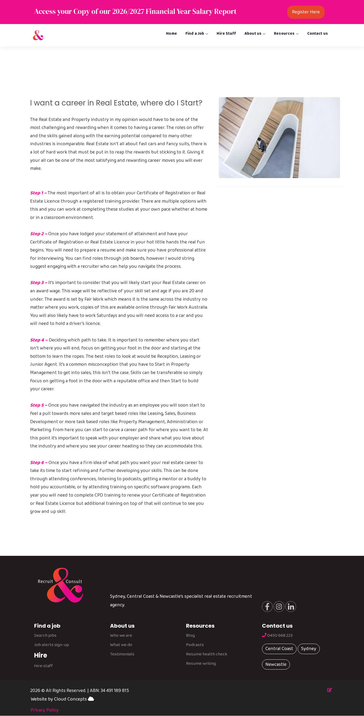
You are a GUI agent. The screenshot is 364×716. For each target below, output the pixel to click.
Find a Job (194, 33)
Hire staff (43, 666)
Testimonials (122, 654)
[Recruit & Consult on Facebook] (267, 606)
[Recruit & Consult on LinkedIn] (290, 606)
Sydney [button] (308, 648)
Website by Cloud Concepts (59, 699)
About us (253, 33)
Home (171, 33)
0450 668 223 (279, 635)
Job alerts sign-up (51, 644)
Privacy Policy (45, 710)
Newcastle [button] (275, 664)
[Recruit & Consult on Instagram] (278, 606)
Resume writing (201, 663)
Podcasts (195, 644)
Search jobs (45, 635)
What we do (121, 644)
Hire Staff (226, 33)
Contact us (317, 33)
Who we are (121, 635)
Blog (190, 635)
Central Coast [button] (279, 648)
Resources (284, 33)
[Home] (38, 35)
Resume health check (206, 654)
